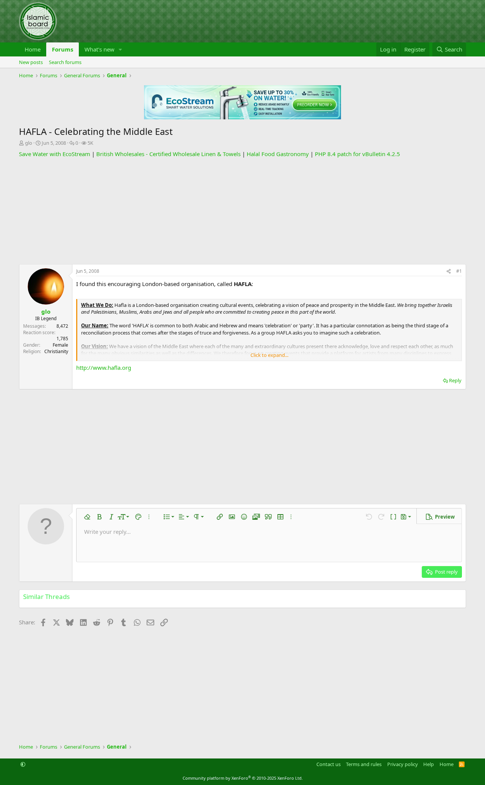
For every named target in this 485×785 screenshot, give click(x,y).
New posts (31, 62)
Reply (455, 380)
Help (428, 764)
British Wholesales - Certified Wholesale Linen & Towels (168, 154)
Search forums (65, 62)
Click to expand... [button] (269, 355)
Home (33, 49)
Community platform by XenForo (243, 778)
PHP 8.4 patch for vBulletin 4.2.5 (357, 154)
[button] (120, 49)
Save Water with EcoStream (54, 154)
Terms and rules (364, 764)
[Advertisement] (242, 211)
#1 (459, 271)
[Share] (449, 271)
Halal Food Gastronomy (278, 154)
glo (28, 142)
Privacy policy (402, 764)
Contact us (328, 764)
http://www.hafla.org (103, 367)
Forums (62, 49)
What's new (99, 49)
